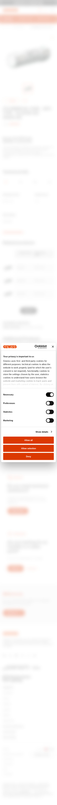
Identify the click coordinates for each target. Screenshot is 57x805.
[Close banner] (53, 347)
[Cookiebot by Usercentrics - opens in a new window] (35, 346)
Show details (42, 432)
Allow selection (28, 448)
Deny (28, 456)
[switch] (50, 403)
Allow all (28, 440)
